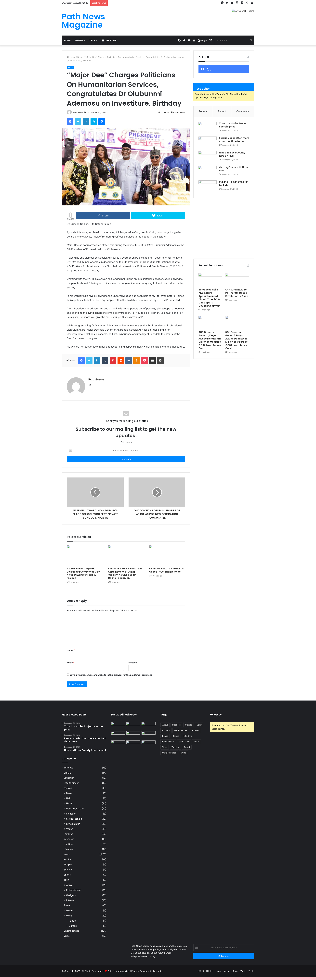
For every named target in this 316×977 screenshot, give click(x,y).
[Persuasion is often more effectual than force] (207, 143)
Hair (68, 798)
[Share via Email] (152, 360)
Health (69, 803)
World (79, 40)
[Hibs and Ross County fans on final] (207, 157)
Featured (68, 834)
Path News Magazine (119, 971)
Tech (92, 40)
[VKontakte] (128, 360)
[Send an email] (85, 112)
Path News (78, 112)
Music (69, 910)
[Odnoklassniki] (136, 360)
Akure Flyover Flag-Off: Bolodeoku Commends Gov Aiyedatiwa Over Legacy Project (83, 573)
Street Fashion (74, 818)
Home (67, 40)
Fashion (68, 788)
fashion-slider (180, 730)
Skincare (71, 813)
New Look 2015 (75, 808)
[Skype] (94, 121)
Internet (70, 900)
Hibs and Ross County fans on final (232, 154)
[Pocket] (144, 360)
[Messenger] (101, 121)
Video (67, 936)
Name (71, 650)
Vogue (69, 828)
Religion (68, 864)
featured (195, 730)
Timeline (175, 747)
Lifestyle (68, 849)
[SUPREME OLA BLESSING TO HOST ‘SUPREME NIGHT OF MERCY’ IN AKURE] (118, 744)
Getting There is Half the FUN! (234, 169)
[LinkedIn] (86, 121)
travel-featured (169, 753)
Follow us (216, 714)
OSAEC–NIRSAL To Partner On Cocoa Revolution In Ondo (166, 570)
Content (166, 730)
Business (68, 767)
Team (196, 741)
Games (73, 925)
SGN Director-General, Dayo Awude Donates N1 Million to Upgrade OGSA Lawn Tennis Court (209, 340)
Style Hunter (73, 823)
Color (199, 725)
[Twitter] (78, 121)
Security (68, 869)
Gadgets (71, 895)
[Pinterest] (113, 360)
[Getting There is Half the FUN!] (207, 172)
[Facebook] (70, 121)
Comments (242, 111)
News (80, 57)
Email (70, 662)
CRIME (67, 772)
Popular (203, 111)
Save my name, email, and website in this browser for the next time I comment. (111, 675)
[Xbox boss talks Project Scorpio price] (207, 128)
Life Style (110, 40)
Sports (67, 874)
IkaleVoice (158, 971)
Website (132, 662)
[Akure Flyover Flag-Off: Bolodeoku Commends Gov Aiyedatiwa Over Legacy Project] (85, 555)
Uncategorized (71, 930)
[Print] (160, 360)
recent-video (168, 741)
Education (69, 778)
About (165, 725)
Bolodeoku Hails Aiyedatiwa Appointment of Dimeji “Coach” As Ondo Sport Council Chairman (125, 573)
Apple (69, 885)
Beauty (70, 793)
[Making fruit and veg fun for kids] (207, 186)
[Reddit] (121, 360)
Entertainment (71, 783)
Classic (188, 725)
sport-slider (184, 741)
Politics (67, 859)
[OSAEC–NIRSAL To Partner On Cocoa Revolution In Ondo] (167, 555)
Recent (222, 111)
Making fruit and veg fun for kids (233, 183)
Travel (67, 905)
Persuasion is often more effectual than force (234, 139)
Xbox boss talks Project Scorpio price (233, 125)
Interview (69, 839)
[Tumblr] (105, 360)
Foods (72, 920)
